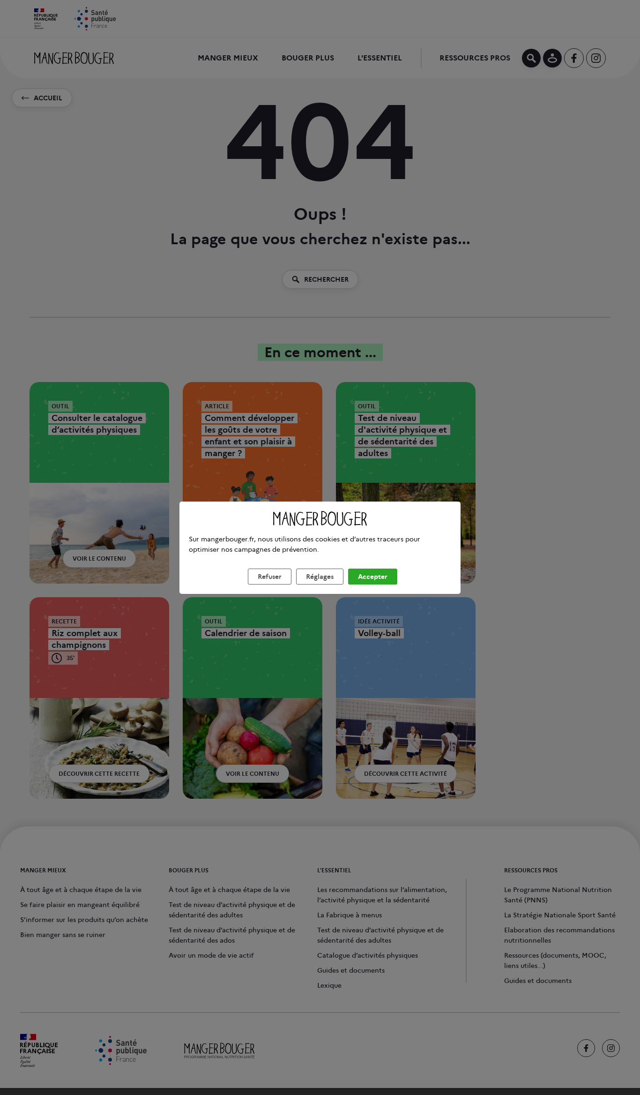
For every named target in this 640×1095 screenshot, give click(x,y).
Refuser (270, 576)
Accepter (372, 576)
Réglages (320, 576)
